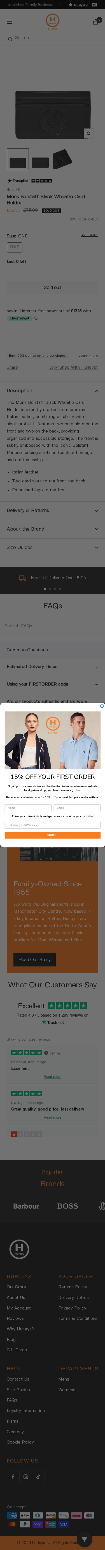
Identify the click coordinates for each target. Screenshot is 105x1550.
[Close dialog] (102, 706)
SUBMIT (52, 835)
